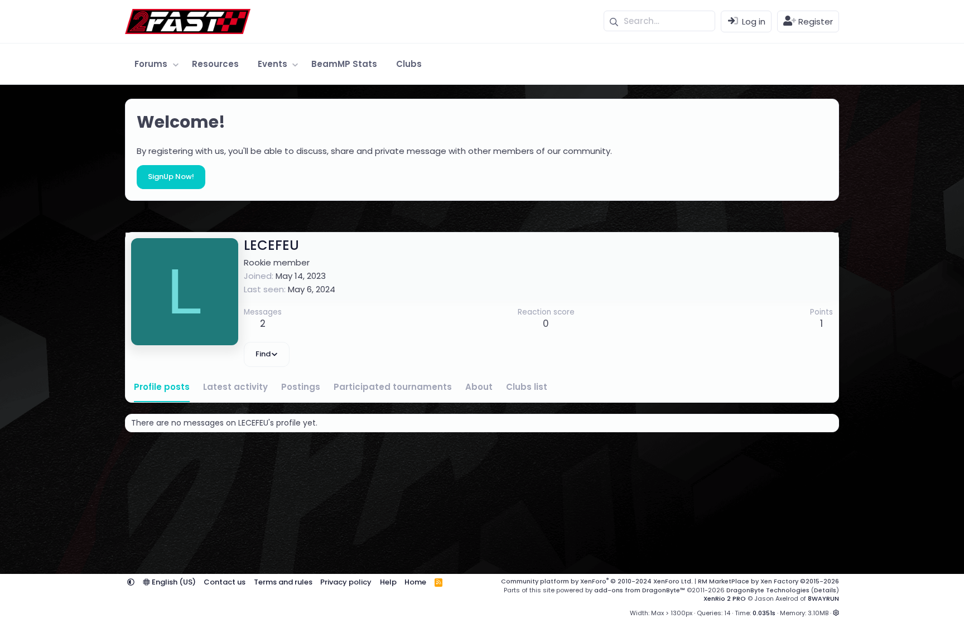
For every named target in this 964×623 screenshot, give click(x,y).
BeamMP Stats (344, 64)
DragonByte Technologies (767, 590)
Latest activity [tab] (235, 387)
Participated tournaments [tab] (393, 387)
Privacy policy (346, 582)
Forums (150, 64)
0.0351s (764, 612)
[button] (175, 64)
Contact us (224, 582)
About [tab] (479, 387)
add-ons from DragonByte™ (639, 590)
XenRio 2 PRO (724, 598)
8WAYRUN (823, 598)
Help (388, 582)
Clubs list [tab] (526, 387)
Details (825, 590)
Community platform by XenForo (597, 581)
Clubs (409, 64)
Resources (215, 64)
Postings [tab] (300, 387)
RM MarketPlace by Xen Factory (768, 581)
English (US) (173, 582)
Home (415, 582)
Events (272, 64)
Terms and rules (283, 582)
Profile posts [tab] (162, 387)
